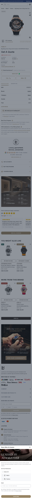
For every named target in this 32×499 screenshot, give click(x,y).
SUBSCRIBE (16, 496)
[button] (18, 491)
